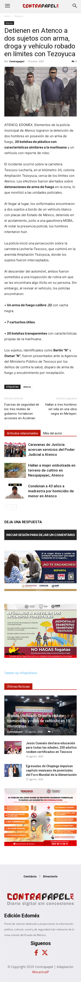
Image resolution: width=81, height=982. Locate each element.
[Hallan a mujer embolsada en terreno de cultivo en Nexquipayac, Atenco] (15, 470)
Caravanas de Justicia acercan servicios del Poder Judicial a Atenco (51, 449)
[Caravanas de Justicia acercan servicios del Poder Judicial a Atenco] (15, 449)
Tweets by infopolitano (20, 673)
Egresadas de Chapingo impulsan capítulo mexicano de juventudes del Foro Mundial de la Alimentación (51, 770)
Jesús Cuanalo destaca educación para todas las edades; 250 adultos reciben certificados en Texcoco (51, 747)
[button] (7, 6)
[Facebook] (36, 953)
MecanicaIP (40, 972)
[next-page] (14, 507)
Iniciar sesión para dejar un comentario (40, 535)
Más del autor (52, 433)
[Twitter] (45, 953)
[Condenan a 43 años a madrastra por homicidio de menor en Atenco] (15, 491)
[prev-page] (7, 507)
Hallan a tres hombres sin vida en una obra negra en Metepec (61, 409)
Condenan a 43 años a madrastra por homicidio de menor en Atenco (51, 491)
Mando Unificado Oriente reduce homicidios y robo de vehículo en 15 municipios (38, 720)
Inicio (7, 16)
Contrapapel (16, 61)
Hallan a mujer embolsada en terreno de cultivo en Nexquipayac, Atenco (51, 470)
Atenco (19, 16)
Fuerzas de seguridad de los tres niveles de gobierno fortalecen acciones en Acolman (21, 411)
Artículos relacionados (22, 433)
